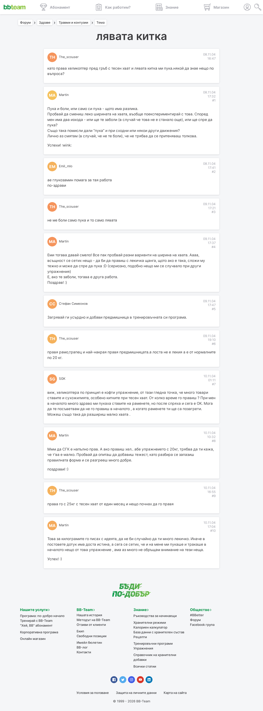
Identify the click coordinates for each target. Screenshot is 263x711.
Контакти (84, 652)
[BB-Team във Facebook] (114, 679)
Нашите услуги (34, 610)
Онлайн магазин (33, 639)
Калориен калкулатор (150, 627)
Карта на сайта (175, 693)
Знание (140, 610)
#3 (214, 212)
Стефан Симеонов (73, 304)
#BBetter (197, 615)
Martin (64, 95)
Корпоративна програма (39, 632)
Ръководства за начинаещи (155, 616)
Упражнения (143, 648)
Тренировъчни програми (153, 643)
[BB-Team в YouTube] (140, 679)
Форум (25, 22)
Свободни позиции (91, 636)
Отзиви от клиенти (91, 625)
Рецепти (140, 637)
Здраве (44, 22)
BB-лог (82, 647)
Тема (100, 22)
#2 (214, 172)
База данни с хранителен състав (158, 632)
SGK (62, 378)
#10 (213, 531)
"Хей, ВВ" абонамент (36, 625)
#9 (214, 496)
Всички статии (144, 666)
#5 (214, 309)
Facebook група (202, 625)
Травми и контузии (73, 22)
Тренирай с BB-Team (36, 621)
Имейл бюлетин (89, 642)
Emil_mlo (65, 166)
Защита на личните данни (136, 693)
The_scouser (69, 57)
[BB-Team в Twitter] (122, 679)
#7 (214, 384)
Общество (199, 610)
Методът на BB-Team (93, 620)
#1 (214, 100)
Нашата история (89, 615)
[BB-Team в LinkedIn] (149, 679)
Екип (80, 631)
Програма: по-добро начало (42, 616)
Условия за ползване (92, 693)
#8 (214, 441)
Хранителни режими (149, 622)
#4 (214, 247)
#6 (214, 344)
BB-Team (85, 610)
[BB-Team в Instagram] (131, 679)
